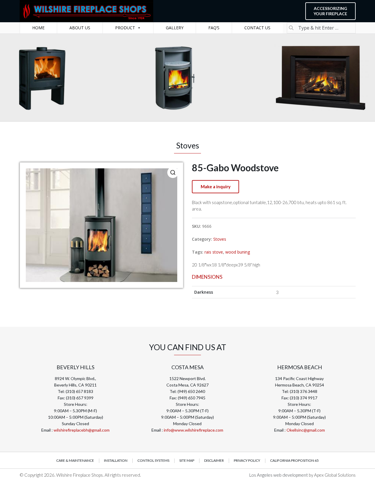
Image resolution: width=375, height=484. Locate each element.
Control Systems (153, 460)
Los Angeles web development (279, 475)
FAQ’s (213, 27)
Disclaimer (214, 460)
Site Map (186, 460)
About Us (79, 27)
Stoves (219, 239)
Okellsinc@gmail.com (306, 429)
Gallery (174, 27)
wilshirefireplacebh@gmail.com (82, 429)
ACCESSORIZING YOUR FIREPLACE (330, 11)
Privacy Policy (247, 460)
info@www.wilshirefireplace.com (193, 429)
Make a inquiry (216, 186)
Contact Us (257, 27)
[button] (172, 172)
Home (38, 27)
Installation (115, 460)
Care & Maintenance (75, 460)
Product (125, 27)
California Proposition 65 (294, 460)
